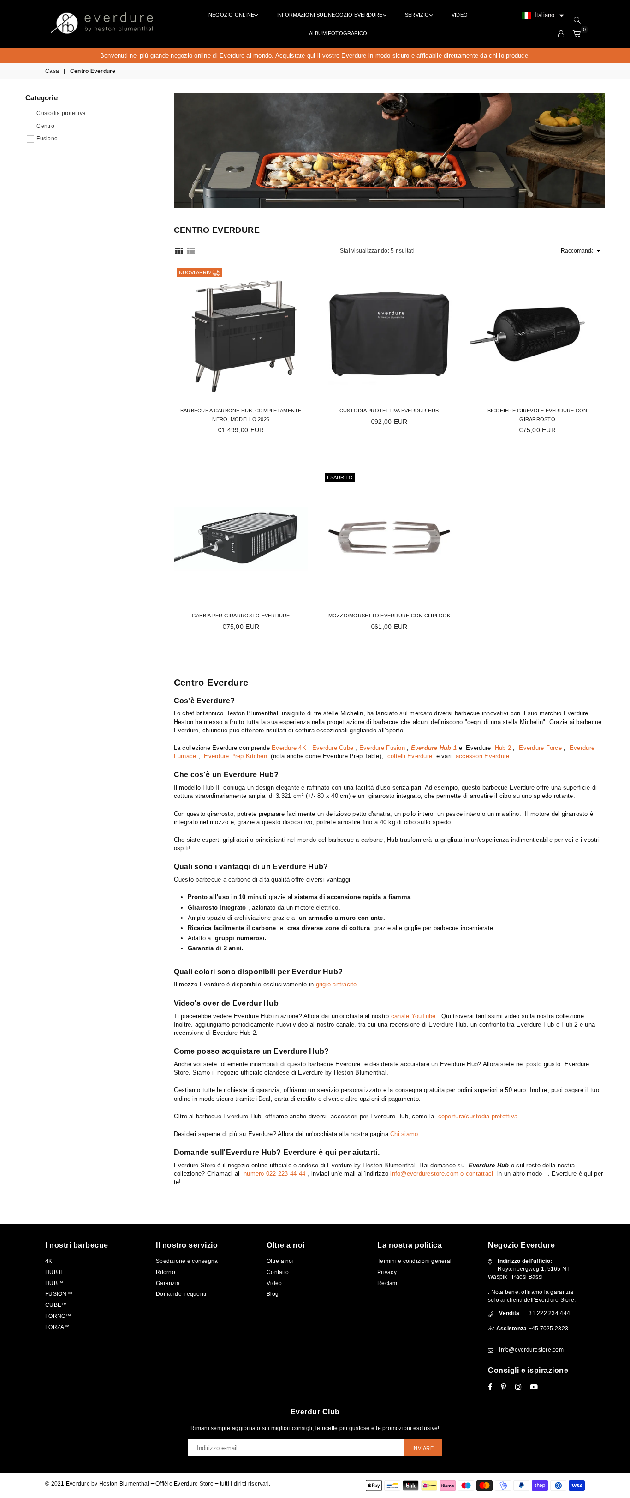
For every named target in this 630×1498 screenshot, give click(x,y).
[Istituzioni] (561, 34)
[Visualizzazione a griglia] (179, 250)
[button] (543, 15)
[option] (315, 56)
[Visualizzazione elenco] (191, 250)
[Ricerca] (577, 20)
